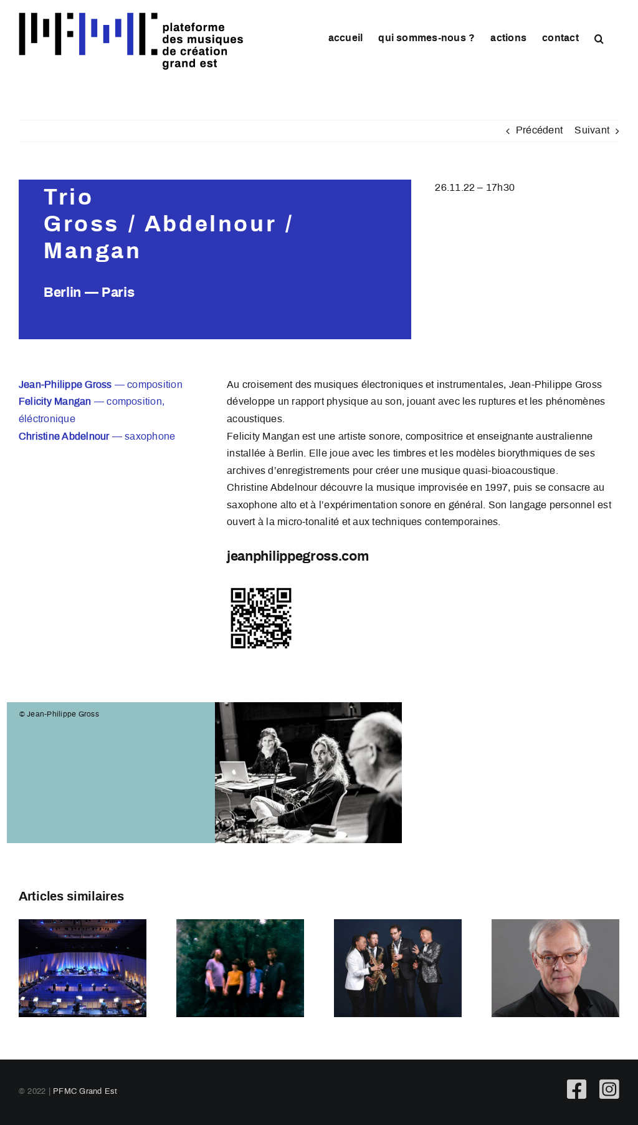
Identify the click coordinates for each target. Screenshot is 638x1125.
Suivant (591, 130)
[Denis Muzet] (555, 968)
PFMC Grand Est (85, 1092)
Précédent (539, 130)
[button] (599, 38)
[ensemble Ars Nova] (82, 968)
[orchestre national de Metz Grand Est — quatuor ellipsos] (398, 968)
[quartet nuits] (240, 968)
